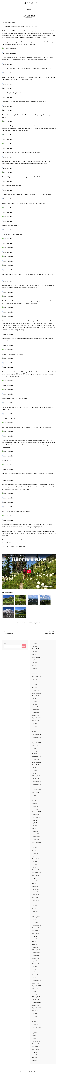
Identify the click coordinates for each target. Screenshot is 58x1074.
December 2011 (36, 952)
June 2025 (34, 651)
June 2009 (34, 1016)
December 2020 (36, 734)
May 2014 (34, 883)
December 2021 (36, 709)
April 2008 (34, 1035)
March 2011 (35, 975)
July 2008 (34, 1033)
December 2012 (36, 922)
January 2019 (35, 778)
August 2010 (35, 988)
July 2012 (34, 936)
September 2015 (36, 856)
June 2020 (34, 751)
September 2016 (36, 842)
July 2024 (34, 660)
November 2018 (36, 784)
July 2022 (34, 698)
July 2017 (34, 823)
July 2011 (34, 966)
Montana (38, 622)
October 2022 (35, 690)
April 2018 (34, 803)
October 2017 (35, 814)
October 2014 (35, 870)
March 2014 (35, 886)
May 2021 (34, 729)
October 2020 (35, 740)
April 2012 (34, 944)
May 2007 (34, 1057)
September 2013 (36, 897)
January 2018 (35, 809)
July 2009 (34, 1013)
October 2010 (35, 983)
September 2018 (36, 790)
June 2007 (34, 1055)
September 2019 (36, 762)
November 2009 (36, 1002)
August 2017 (35, 820)
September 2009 (36, 1008)
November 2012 (36, 925)
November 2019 (36, 756)
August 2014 (35, 875)
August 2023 (35, 679)
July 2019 (34, 767)
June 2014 (34, 881)
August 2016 (35, 845)
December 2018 (36, 781)
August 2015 (35, 859)
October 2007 (35, 1044)
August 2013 (35, 900)
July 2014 (34, 878)
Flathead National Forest (25, 622)
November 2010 (36, 980)
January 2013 (35, 919)
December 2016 (36, 836)
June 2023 (34, 685)
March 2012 (35, 947)
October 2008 (35, 1024)
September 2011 (36, 961)
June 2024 (34, 662)
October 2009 (35, 1005)
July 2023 (34, 682)
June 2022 (34, 701)
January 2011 (35, 977)
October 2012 (35, 928)
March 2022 (35, 707)
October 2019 (35, 759)
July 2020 (34, 748)
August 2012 (35, 933)
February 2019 (36, 776)
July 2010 (34, 991)
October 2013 (35, 894)
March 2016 (35, 853)
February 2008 (36, 1041)
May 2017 (34, 828)
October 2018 (35, 787)
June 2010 (34, 994)
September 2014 (36, 872)
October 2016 (35, 839)
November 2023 (36, 671)
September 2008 (36, 1027)
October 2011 (35, 958)
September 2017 (36, 817)
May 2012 (34, 941)
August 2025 (35, 649)
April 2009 (34, 1022)
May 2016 (34, 850)
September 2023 (36, 676)
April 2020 (34, 754)
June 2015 (34, 864)
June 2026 (34, 643)
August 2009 (35, 1010)
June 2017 (34, 825)
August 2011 (35, 964)
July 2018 (34, 795)
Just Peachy (29, 3)
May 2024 (34, 665)
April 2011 (34, 972)
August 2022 (35, 696)
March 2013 (35, 914)
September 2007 (36, 1046)
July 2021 (34, 723)
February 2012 (36, 950)
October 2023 (35, 674)
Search (6, 643)
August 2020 (35, 745)
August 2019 (35, 765)
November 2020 (36, 737)
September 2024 (36, 657)
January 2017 (35, 834)
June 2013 (34, 906)
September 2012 (36, 930)
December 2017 (36, 812)
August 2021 (35, 720)
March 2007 (35, 1060)
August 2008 (35, 1030)
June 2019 (34, 770)
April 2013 (34, 911)
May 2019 (34, 773)
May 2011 (34, 969)
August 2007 (35, 1049)
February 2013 (36, 917)
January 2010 (35, 999)
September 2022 (36, 693)
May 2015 (34, 867)
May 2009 (34, 1019)
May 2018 (34, 801)
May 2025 (34, 654)
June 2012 (34, 939)
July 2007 (34, 1052)
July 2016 (34, 848)
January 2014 (35, 892)
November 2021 (36, 712)
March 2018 (35, 806)
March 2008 (35, 1038)
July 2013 (34, 903)
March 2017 (35, 831)
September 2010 (36, 986)
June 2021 (34, 726)
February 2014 (36, 889)
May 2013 (34, 908)
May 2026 (34, 646)
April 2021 (34, 732)
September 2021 (36, 718)
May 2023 (34, 687)
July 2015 (34, 861)
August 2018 (35, 792)
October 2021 (35, 715)
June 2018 (34, 798)
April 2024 (34, 668)
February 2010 (36, 997)
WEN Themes (38, 1071)
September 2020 (36, 743)
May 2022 (34, 704)
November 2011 (36, 955)
